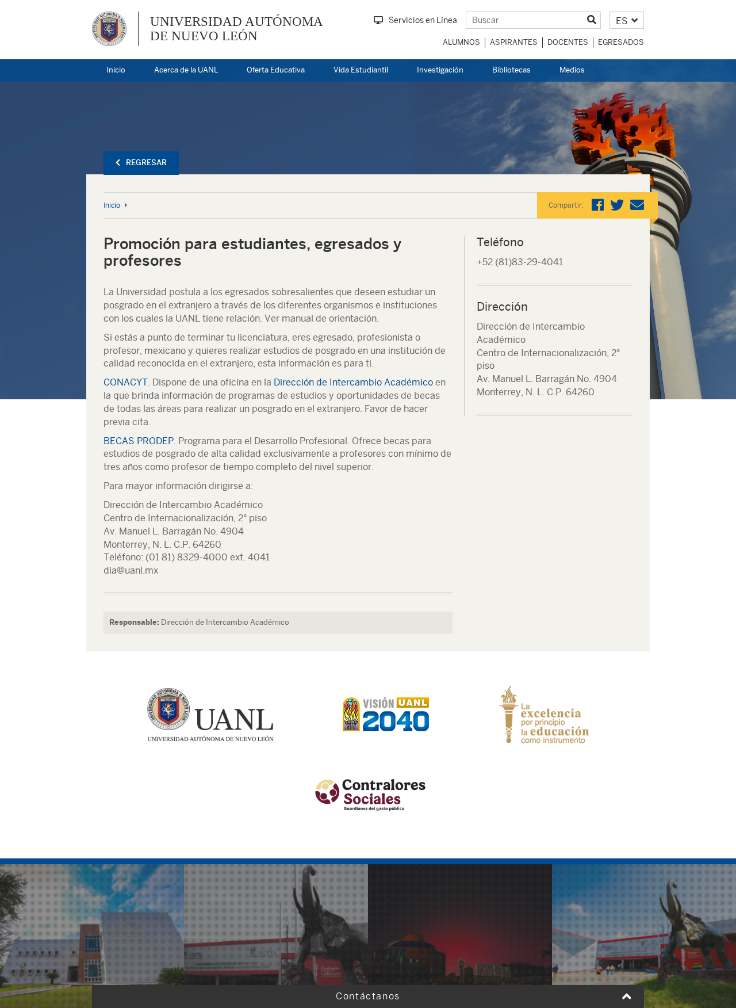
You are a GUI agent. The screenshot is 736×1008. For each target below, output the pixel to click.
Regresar (146, 162)
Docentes (567, 42)
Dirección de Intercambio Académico (353, 382)
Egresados (621, 42)
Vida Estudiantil (361, 70)
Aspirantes (514, 42)
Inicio (115, 70)
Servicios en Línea (423, 20)
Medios (572, 70)
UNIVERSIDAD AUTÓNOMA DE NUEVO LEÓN (236, 28)
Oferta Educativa (276, 70)
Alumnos (461, 42)
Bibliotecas (511, 70)
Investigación (440, 70)
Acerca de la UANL (186, 70)
